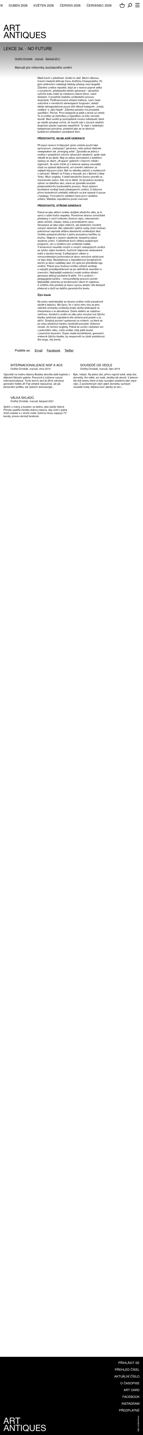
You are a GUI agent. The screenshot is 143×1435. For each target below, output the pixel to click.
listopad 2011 (53, 58)
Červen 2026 (70, 5)
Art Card (132, 1389)
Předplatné (129, 1410)
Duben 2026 (18, 5)
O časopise (130, 1383)
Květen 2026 (43, 5)
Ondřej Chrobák (23, 58)
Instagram (131, 1403)
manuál (39, 58)
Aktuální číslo (127, 1376)
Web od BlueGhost (138, 1424)
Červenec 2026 (99, 5)
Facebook (131, 1396)
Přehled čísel (127, 1369)
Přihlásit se (129, 1362)
